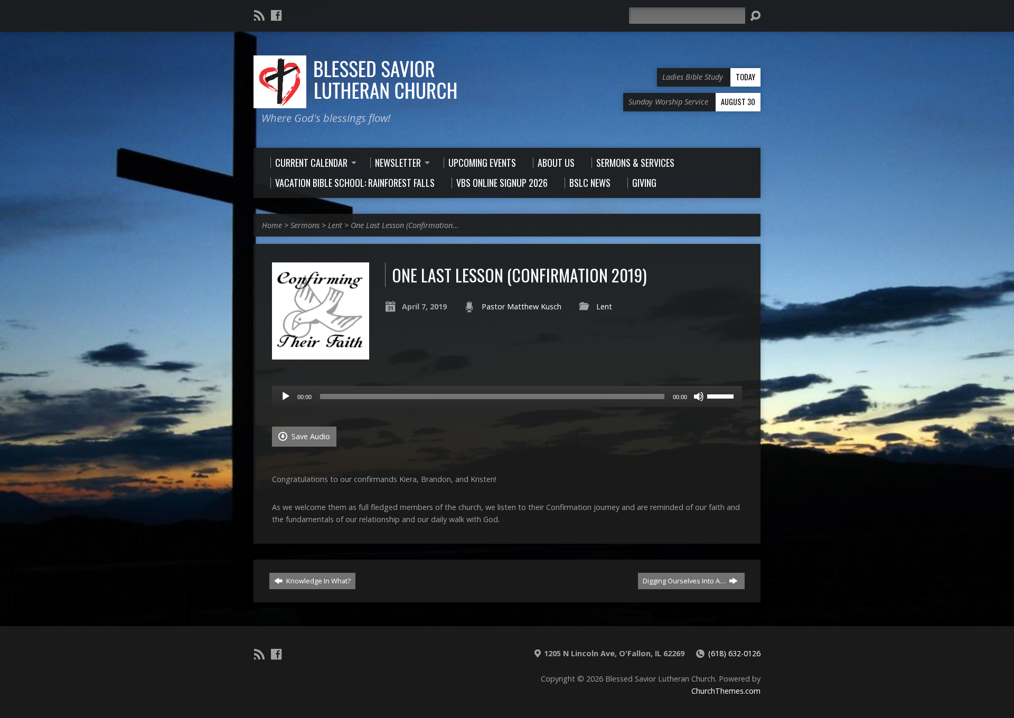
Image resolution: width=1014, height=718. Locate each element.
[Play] (285, 396)
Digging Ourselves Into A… (685, 580)
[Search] (755, 16)
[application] (507, 396)
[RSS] (259, 15)
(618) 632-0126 (734, 653)
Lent (335, 225)
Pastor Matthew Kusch (521, 306)
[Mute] (698, 396)
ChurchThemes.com (725, 691)
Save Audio (309, 436)
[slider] (722, 395)
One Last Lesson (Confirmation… (404, 225)
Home (272, 225)
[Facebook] (276, 15)
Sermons (305, 225)
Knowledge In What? (318, 580)
